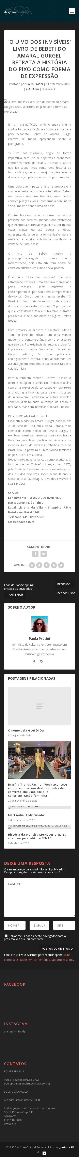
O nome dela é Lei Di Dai (26, 730)
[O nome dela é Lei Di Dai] (39, 706)
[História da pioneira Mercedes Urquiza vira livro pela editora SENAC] (39, 827)
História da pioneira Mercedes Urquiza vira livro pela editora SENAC (37, 836)
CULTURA (32, 89)
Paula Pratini (34, 84)
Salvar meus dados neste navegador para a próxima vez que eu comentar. (35, 937)
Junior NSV (67, 1147)
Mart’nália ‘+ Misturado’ (26, 815)
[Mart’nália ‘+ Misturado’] (39, 807)
